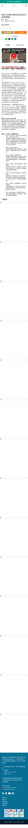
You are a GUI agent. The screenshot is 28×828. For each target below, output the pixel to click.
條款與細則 (4, 803)
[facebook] (9, 39)
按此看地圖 (5, 782)
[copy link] (15, 39)
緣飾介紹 (4, 798)
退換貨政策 (4, 801)
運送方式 (4, 799)
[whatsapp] (12, 39)
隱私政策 (4, 805)
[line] (6, 39)
